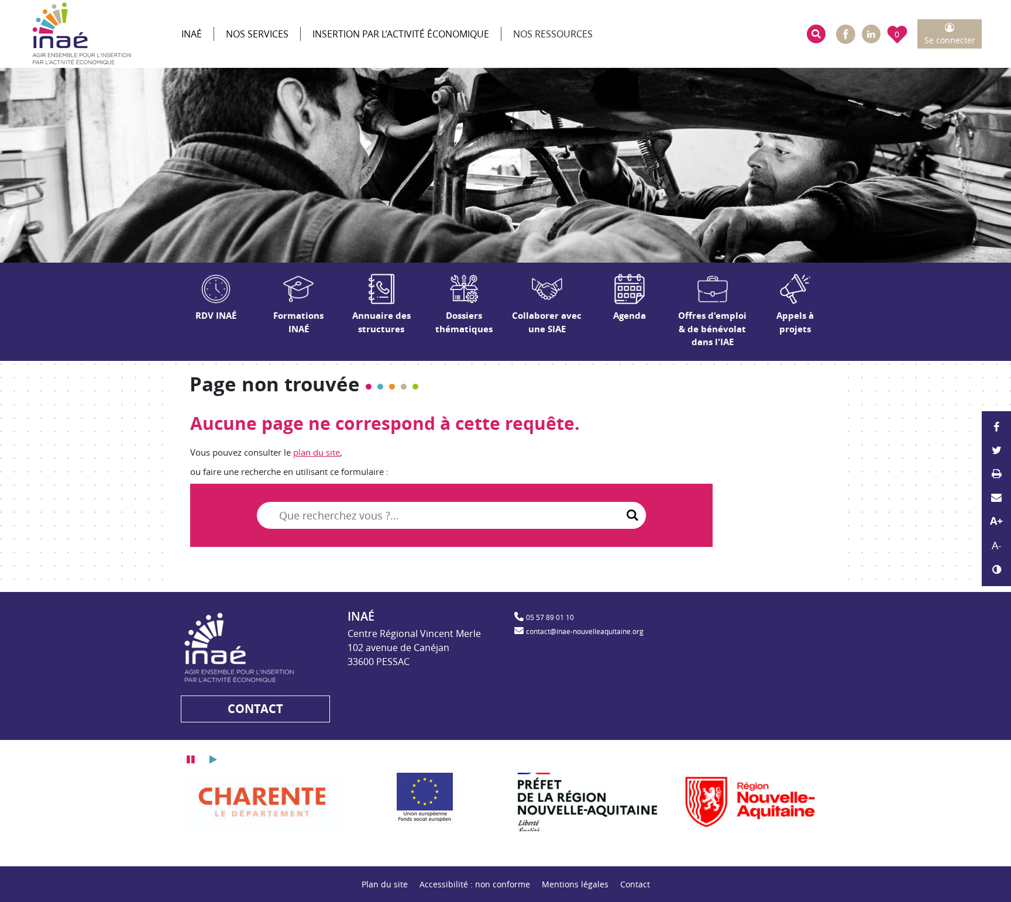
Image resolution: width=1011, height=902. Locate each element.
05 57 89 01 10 (550, 617)
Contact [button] (255, 709)
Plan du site (385, 884)
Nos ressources (553, 33)
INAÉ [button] (191, 33)
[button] (816, 34)
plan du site (316, 452)
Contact (635, 884)
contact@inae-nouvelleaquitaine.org (585, 631)
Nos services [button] (257, 33)
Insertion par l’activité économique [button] (400, 33)
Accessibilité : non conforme (474, 884)
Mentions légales (575, 884)
